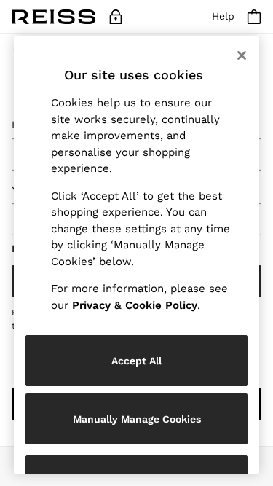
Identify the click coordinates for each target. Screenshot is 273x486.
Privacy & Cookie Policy (134, 305)
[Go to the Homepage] (53, 16)
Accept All (136, 361)
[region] (137, 255)
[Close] (242, 55)
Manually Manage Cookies (137, 419)
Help (223, 16)
